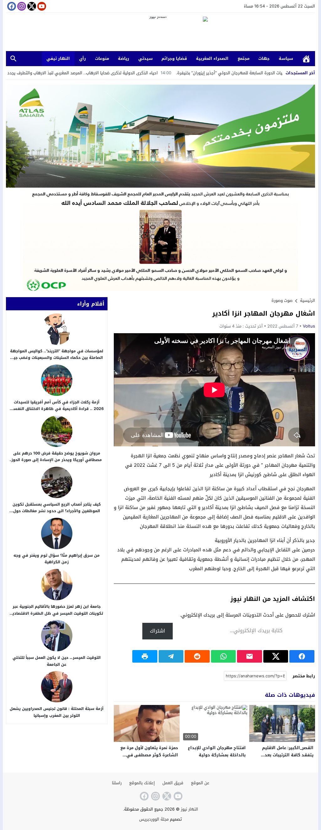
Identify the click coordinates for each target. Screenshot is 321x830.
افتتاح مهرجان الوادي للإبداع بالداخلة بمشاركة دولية (217, 751)
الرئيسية (306, 59)
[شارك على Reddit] (197, 656)
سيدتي (145, 58)
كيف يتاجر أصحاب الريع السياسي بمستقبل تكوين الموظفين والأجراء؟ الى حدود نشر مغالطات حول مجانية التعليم (57, 511)
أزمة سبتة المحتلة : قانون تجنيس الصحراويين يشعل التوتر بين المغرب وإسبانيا (56, 712)
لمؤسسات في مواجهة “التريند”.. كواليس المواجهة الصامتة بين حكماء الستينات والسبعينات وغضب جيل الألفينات (56, 358)
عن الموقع (200, 783)
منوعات (102, 58)
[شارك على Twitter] (276, 656)
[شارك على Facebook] (302, 656)
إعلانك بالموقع (142, 783)
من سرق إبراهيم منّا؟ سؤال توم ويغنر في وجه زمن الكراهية (56, 559)
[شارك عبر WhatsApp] (223, 656)
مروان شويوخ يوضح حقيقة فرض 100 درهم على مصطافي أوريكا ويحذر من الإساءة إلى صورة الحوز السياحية (56, 460)
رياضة (123, 58)
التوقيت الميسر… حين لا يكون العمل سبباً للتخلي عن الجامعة (57, 661)
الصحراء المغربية (212, 58)
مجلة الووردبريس (154, 819)
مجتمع (244, 58)
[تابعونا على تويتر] (31, 6)
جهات (264, 58)
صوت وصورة (281, 300)
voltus (309, 326)
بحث (13, 58)
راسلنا (117, 783)
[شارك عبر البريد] (249, 656)
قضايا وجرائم (174, 58)
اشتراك (157, 631)
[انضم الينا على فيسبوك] (11, 6)
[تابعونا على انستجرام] (21, 6)
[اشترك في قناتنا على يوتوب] (41, 6)
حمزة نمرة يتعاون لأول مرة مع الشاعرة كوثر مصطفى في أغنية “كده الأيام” (149, 755)
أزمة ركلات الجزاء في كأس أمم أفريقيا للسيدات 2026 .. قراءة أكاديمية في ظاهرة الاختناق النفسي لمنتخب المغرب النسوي (57, 409)
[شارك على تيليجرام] (171, 656)
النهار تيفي (58, 58)
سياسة (286, 58)
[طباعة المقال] (145, 656)
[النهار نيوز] (160, 33)
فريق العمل (172, 783)
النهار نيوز (189, 809)
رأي (82, 58)
